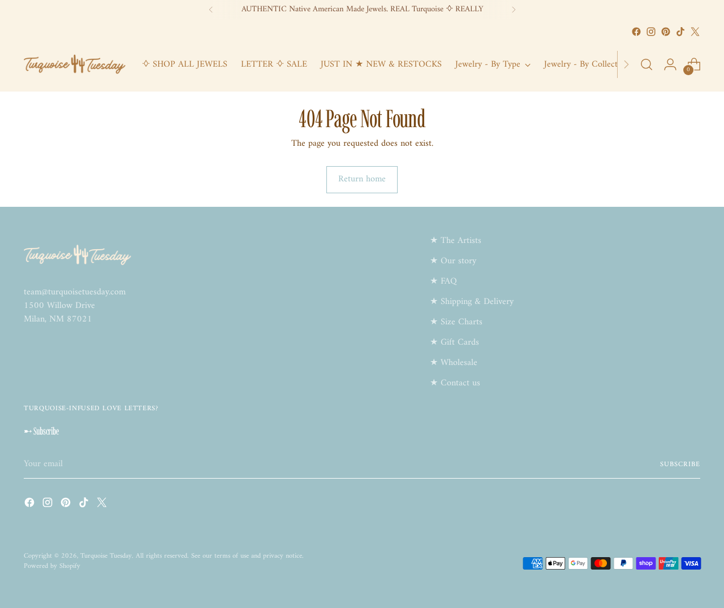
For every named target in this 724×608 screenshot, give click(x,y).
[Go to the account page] (670, 64)
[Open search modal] (646, 64)
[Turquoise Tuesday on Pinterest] (666, 32)
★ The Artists (455, 241)
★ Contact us (455, 383)
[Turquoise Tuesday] (75, 64)
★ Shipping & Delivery (472, 302)
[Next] (513, 9)
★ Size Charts (456, 322)
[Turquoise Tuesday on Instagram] (651, 32)
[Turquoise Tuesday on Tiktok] (680, 32)
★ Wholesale (453, 363)
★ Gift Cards (454, 342)
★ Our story (453, 261)
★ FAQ (443, 281)
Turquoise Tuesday (106, 556)
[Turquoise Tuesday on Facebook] (636, 32)
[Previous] (211, 9)
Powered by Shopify (52, 566)
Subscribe (680, 464)
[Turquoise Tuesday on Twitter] (695, 32)
